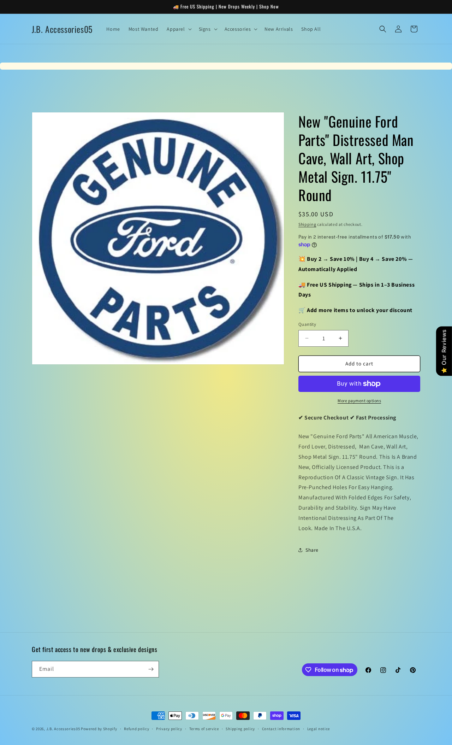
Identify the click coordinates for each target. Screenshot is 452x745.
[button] (178, 29)
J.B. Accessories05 (63, 728)
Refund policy (136, 728)
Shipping (307, 224)
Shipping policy (240, 728)
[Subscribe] (151, 669)
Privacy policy (169, 728)
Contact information (281, 728)
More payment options (359, 400)
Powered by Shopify (99, 728)
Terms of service (204, 728)
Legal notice (318, 728)
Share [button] (312, 550)
